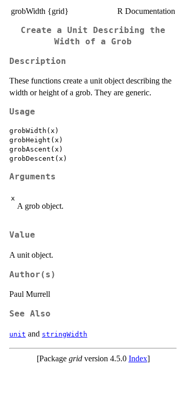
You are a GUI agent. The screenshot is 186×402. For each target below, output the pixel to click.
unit (17, 334)
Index (138, 358)
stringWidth (64, 334)
